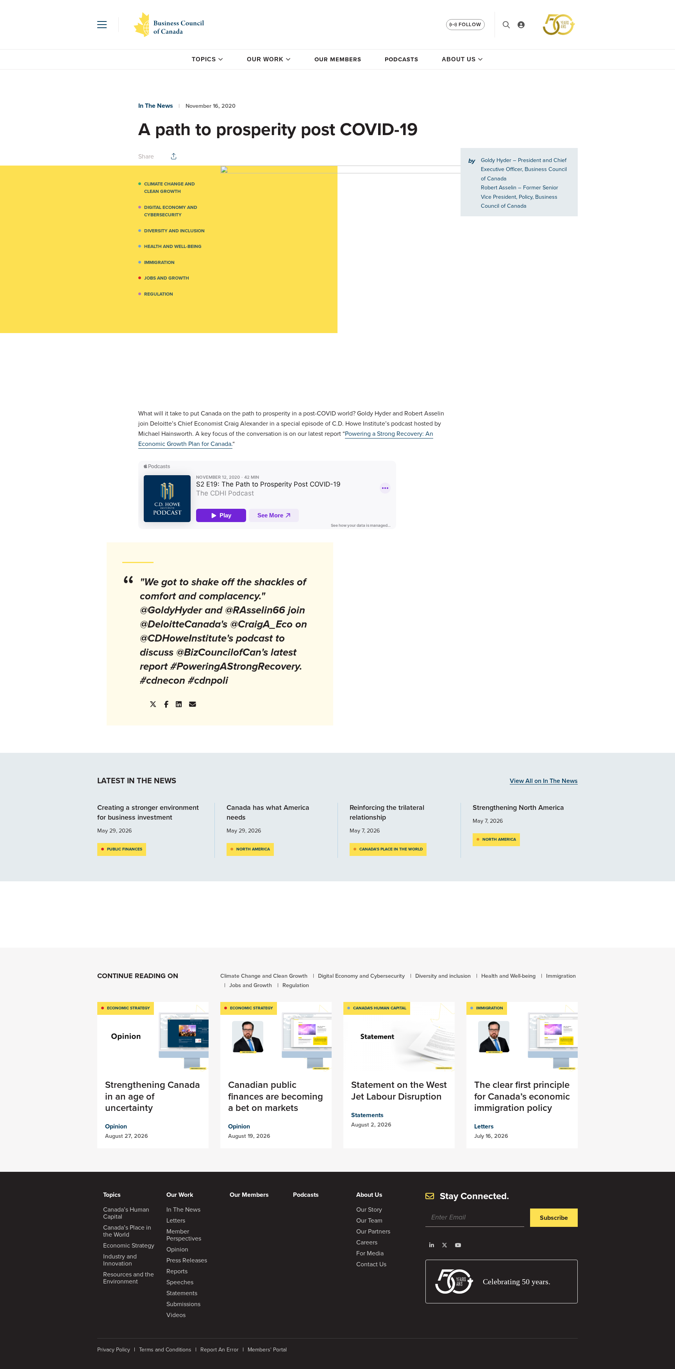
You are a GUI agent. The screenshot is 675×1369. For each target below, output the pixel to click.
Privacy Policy (113, 1350)
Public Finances (124, 849)
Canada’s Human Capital (126, 1213)
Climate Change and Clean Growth (169, 187)
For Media (370, 1253)
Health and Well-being (173, 246)
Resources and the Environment (128, 1278)
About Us (459, 59)
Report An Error (219, 1350)
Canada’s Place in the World (391, 849)
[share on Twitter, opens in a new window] (153, 704)
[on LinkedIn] (431, 1245)
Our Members (337, 59)
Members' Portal (267, 1350)
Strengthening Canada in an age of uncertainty (152, 1096)
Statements (367, 1115)
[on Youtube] (458, 1245)
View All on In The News (544, 781)
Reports (177, 1271)
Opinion (116, 1126)
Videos (176, 1314)
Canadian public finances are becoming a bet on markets (275, 1096)
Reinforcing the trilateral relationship (387, 812)
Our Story (369, 1209)
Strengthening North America (518, 807)
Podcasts (401, 59)
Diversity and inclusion (174, 230)
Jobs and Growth (166, 278)
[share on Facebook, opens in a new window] (166, 704)
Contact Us (371, 1264)
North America (253, 849)
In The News (155, 105)
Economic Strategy (128, 1008)
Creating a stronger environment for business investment (148, 812)
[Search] (506, 25)
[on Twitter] (444, 1245)
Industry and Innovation (120, 1260)
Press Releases (186, 1260)
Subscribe (554, 1217)
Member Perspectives (183, 1235)
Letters (484, 1126)
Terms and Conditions (165, 1350)
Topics (204, 59)
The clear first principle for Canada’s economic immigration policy (522, 1096)
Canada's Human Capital (379, 1008)
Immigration (159, 262)
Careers (366, 1242)
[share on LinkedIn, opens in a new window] (179, 704)
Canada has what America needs (268, 812)
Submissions (183, 1303)
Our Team (369, 1220)
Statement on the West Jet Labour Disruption (399, 1090)
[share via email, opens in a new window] (192, 704)
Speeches (179, 1282)
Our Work (265, 59)
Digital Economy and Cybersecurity (170, 211)
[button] (102, 24)
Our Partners (373, 1231)
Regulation (158, 294)
